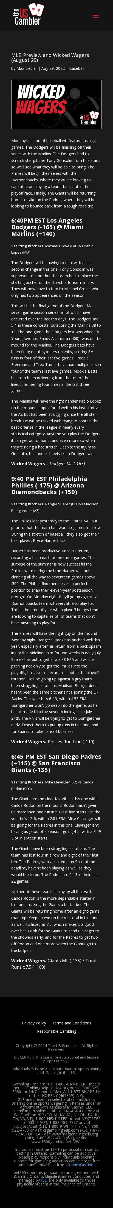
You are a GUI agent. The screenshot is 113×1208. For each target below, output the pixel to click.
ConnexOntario (80, 1164)
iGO (44, 1180)
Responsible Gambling (56, 1031)
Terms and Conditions (71, 1023)
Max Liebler (26, 68)
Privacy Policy (34, 1023)
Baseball (76, 68)
